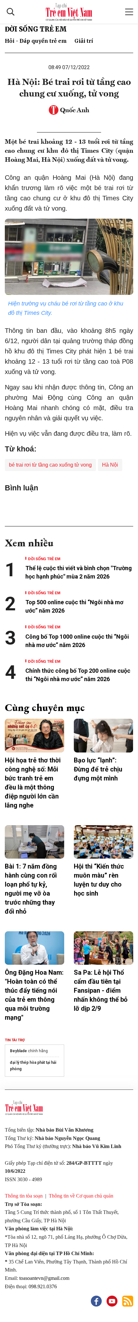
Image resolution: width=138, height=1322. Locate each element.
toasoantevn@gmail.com (44, 1278)
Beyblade (18, 1051)
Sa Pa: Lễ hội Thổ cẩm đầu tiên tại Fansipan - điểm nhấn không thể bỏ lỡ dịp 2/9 (100, 990)
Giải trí (83, 41)
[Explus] (69, 506)
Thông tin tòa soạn (24, 1196)
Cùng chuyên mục (45, 707)
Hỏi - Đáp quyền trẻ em (36, 41)
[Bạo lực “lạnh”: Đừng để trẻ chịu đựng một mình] (103, 735)
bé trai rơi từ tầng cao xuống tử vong (50, 465)
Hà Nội (110, 465)
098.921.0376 (43, 1286)
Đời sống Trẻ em (36, 29)
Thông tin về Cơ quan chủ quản (81, 1196)
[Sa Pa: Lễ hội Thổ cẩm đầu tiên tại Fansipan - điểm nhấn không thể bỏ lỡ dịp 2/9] (103, 948)
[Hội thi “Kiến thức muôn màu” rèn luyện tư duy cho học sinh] (103, 842)
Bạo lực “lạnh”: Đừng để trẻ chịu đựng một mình (98, 769)
